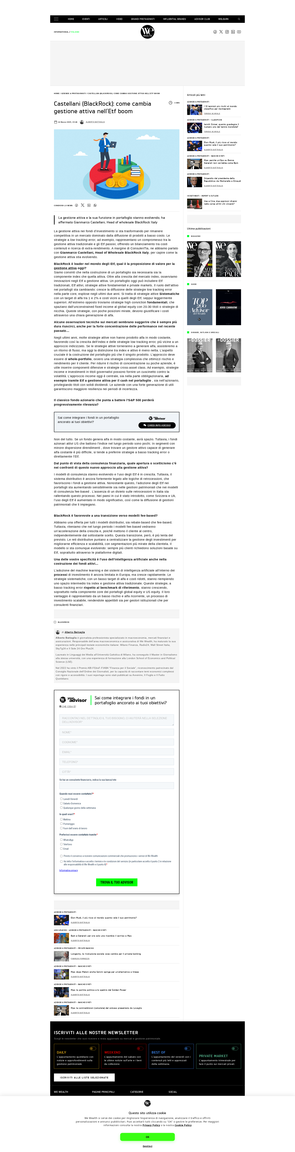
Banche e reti (100, 930)
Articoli (103, 19)
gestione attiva (65, 268)
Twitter (83, 205)
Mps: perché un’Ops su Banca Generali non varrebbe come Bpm (221, 161)
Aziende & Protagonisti (73, 93)
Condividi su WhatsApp (95, 205)
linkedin (233, 32)
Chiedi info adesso (159, 425)
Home (71, 19)
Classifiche (216, 120)
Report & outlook (210, 196)
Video (119, 19)
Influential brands (174, 19)
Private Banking (86, 948)
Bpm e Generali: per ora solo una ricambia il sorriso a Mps (101, 935)
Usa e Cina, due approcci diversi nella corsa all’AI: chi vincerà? (220, 202)
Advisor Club (202, 19)
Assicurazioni (60, 930)
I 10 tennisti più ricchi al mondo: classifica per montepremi (220, 107)
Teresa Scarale (212, 113)
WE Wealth (147, 32)
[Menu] (57, 19)
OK (147, 1137)
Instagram (227, 32)
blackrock (63, 622)
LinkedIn (89, 205)
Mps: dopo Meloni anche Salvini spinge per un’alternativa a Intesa (105, 972)
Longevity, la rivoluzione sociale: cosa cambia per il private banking (106, 954)
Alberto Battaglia (95, 122)
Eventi (86, 19)
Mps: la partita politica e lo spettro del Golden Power (98, 990)
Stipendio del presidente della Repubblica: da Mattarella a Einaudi (222, 179)
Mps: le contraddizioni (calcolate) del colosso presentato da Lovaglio (106, 1008)
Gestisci (147, 1146)
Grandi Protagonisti (143, 19)
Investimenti (193, 196)
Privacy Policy (151, 1125)
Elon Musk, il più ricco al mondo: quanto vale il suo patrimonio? (104, 917)
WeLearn (223, 19)
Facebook (215, 32)
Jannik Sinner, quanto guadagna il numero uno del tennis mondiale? (221, 125)
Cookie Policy (183, 1125)
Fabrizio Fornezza (80, 959)
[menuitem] (61, 32)
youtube (239, 32)
